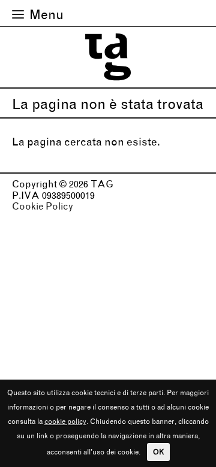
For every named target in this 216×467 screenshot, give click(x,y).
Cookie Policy (42, 206)
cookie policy (65, 421)
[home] (108, 82)
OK (158, 451)
